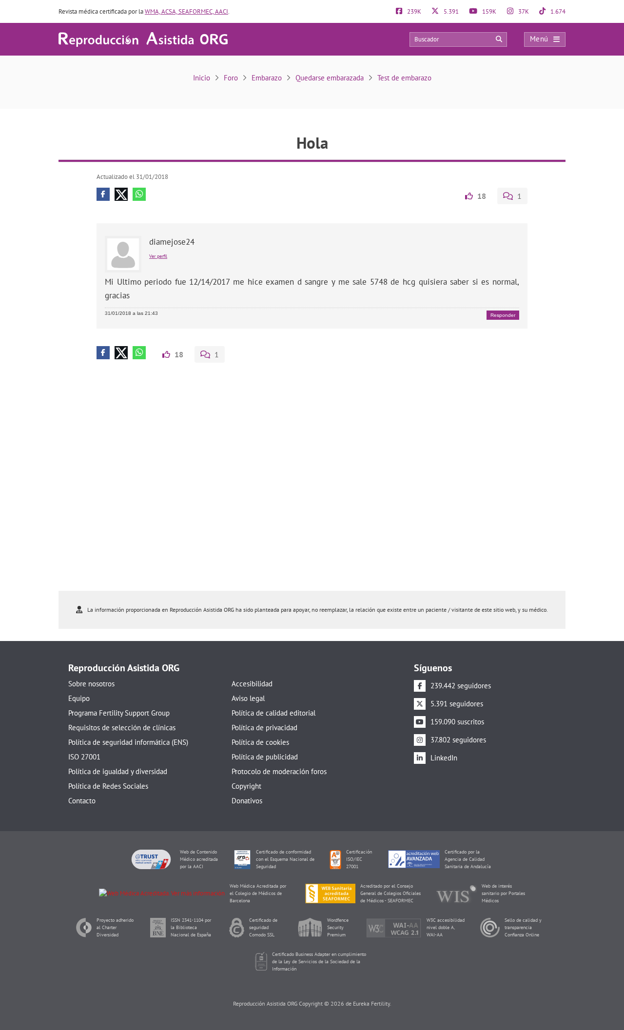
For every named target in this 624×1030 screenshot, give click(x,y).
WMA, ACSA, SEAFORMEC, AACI (186, 11)
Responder (502, 315)
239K (413, 11)
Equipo (79, 698)
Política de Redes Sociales (108, 786)
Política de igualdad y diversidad (117, 771)
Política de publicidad (265, 756)
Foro (231, 77)
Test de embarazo (404, 77)
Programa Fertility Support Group (119, 713)
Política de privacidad (264, 727)
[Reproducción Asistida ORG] (143, 39)
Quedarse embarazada (329, 77)
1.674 (557, 11)
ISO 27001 (84, 756)
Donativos (247, 800)
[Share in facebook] (103, 194)
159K (488, 11)
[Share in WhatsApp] (139, 194)
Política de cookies (260, 742)
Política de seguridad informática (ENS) (128, 742)
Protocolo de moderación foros (279, 771)
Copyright (246, 786)
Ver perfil (158, 256)
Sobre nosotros (91, 683)
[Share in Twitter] (121, 194)
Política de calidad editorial (273, 713)
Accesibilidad (252, 683)
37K (523, 11)
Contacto (82, 800)
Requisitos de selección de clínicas (122, 727)
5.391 (450, 11)
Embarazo (267, 77)
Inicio (201, 77)
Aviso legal (248, 698)
